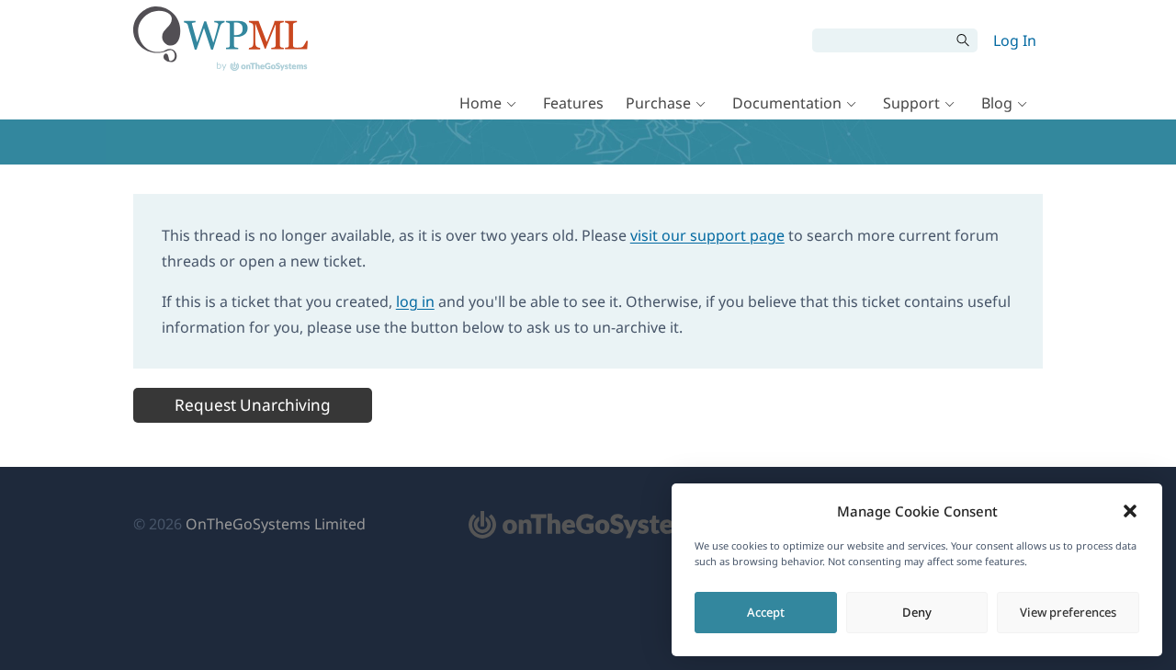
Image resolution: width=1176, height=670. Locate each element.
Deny (917, 612)
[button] (1130, 511)
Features (573, 103)
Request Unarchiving (253, 404)
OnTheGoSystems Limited (276, 524)
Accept (766, 612)
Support (911, 103)
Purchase (658, 103)
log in (415, 301)
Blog (996, 103)
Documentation (787, 103)
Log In (1014, 40)
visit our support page (707, 235)
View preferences (1068, 612)
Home (480, 103)
